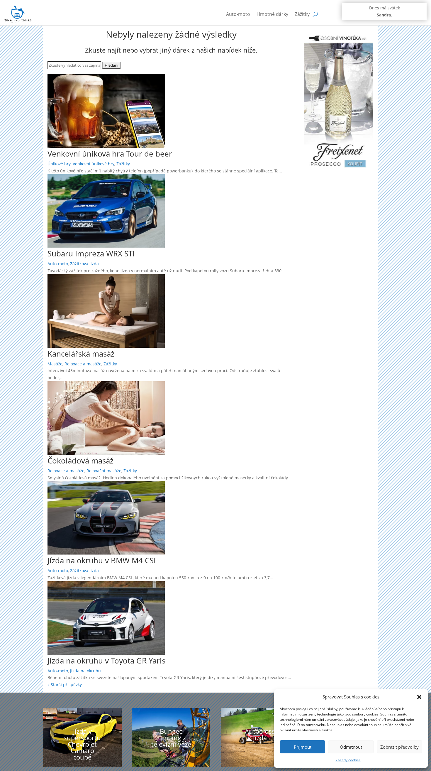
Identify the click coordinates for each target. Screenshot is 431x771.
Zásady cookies (348, 759)
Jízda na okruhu (85, 670)
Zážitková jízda (84, 263)
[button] (419, 697)
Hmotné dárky (272, 14)
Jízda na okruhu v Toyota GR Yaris (106, 660)
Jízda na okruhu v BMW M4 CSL (102, 560)
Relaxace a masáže (83, 364)
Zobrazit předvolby (399, 747)
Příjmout (302, 747)
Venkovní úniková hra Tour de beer (109, 153)
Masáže (54, 364)
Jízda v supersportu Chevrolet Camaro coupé (82, 744)
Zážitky (302, 14)
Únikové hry (59, 164)
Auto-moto (238, 14)
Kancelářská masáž (80, 353)
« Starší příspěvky (64, 684)
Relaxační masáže (103, 470)
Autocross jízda (260, 734)
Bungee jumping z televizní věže (171, 737)
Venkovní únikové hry (93, 164)
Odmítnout (351, 747)
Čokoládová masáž (80, 460)
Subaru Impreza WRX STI (91, 253)
